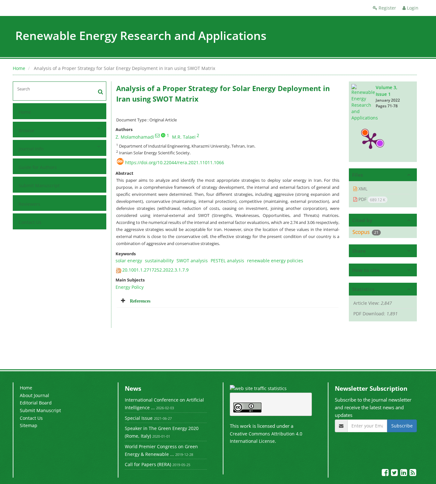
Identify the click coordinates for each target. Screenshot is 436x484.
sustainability (159, 260)
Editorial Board (36, 403)
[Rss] (413, 473)
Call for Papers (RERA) (148, 464)
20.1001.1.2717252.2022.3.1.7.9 (155, 270)
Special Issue (139, 418)
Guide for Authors (38, 167)
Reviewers (29, 204)
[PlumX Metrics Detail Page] (370, 140)
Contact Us (30, 222)
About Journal (34, 395)
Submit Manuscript (39, 185)
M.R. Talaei (184, 137)
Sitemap (28, 425)
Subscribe (402, 426)
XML (362, 189)
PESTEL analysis (227, 260)
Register (386, 8)
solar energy (129, 260)
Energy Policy (130, 287)
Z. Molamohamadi (135, 137)
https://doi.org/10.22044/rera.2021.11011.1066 (174, 162)
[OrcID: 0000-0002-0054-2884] (163, 135)
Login (412, 8)
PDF (371, 199)
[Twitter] (395, 473)
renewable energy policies (275, 260)
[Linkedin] (404, 473)
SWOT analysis (192, 260)
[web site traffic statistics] (258, 388)
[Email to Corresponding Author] (157, 135)
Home (19, 68)
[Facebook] (385, 473)
